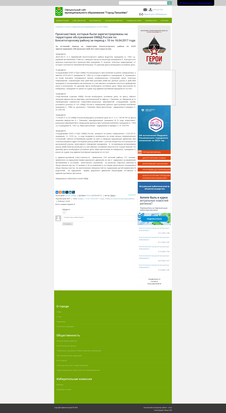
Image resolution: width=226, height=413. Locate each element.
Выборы (59, 384)
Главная (58, 27)
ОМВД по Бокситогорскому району (119, 198)
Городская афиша (151, 152)
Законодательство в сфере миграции (72, 365)
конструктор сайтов (159, 408)
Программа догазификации (156, 169)
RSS (155, 9)
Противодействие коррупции (69, 355)
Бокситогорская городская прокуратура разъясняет (156, 176)
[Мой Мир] (63, 192)
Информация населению (155, 163)
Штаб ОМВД (102, 27)
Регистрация (158, 410)
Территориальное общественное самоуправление (78, 370)
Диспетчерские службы (154, 158)
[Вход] (64, 212)
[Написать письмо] (145, 9)
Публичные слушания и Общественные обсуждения (78, 350)
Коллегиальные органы (66, 346)
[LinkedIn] (70, 192)
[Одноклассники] (60, 192)
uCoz (170, 408)
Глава (58, 312)
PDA (161, 9)
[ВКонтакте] (57, 192)
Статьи (67, 27)
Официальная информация (83, 27)
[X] (66, 192)
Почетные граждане (65, 326)
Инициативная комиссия (66, 341)
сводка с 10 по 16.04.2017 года (91, 198)
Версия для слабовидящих (155, 14)
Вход (166, 410)
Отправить (67, 224)
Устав (58, 316)
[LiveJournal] (73, 192)
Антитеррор (61, 360)
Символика (61, 321)
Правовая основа (63, 389)
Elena (89, 195)
